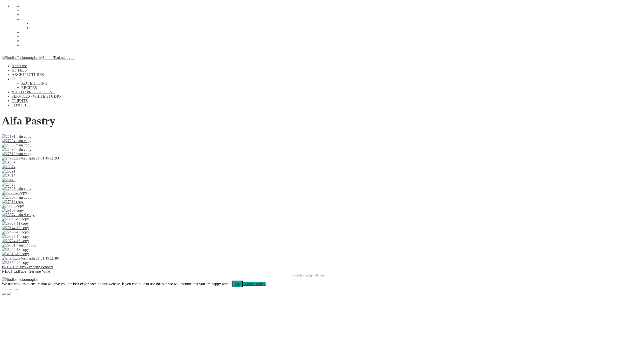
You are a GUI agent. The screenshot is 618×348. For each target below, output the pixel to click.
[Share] (9, 289)
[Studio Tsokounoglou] (309, 279)
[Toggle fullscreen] (13, 289)
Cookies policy (254, 284)
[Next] (9, 294)
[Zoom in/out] (18, 289)
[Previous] (4, 294)
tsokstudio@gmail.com (309, 275)
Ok (237, 284)
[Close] (4, 289)
